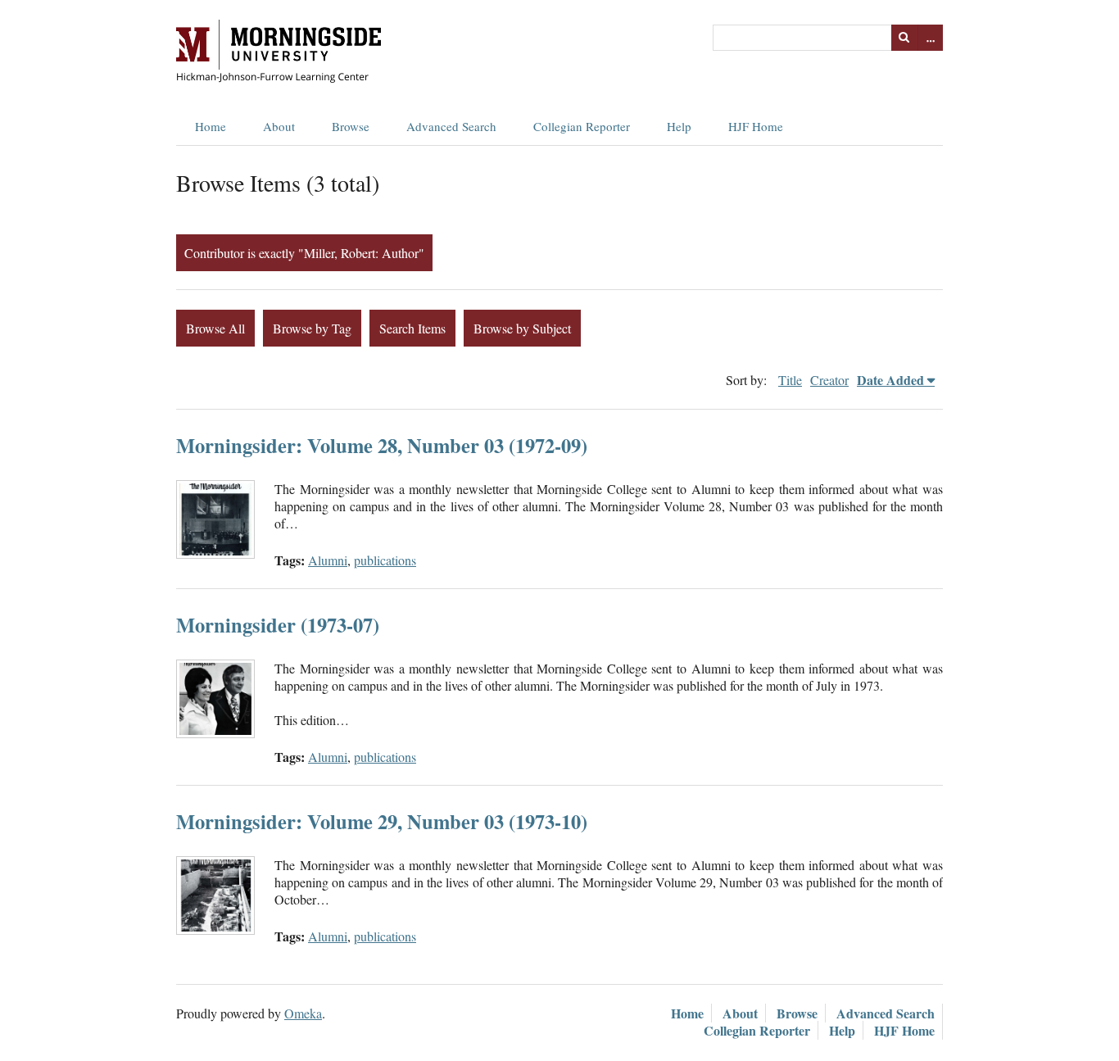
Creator (829, 379)
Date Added (890, 379)
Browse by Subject (522, 328)
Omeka (303, 1013)
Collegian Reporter (581, 126)
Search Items (412, 328)
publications (385, 560)
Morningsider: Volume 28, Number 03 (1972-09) (381, 445)
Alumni (327, 560)
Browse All (215, 328)
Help (679, 126)
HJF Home (755, 126)
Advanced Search (451, 126)
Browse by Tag (312, 328)
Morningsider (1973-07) (277, 624)
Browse (350, 126)
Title (790, 379)
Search (904, 38)
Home (210, 126)
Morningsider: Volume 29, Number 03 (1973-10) (381, 821)
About (279, 126)
